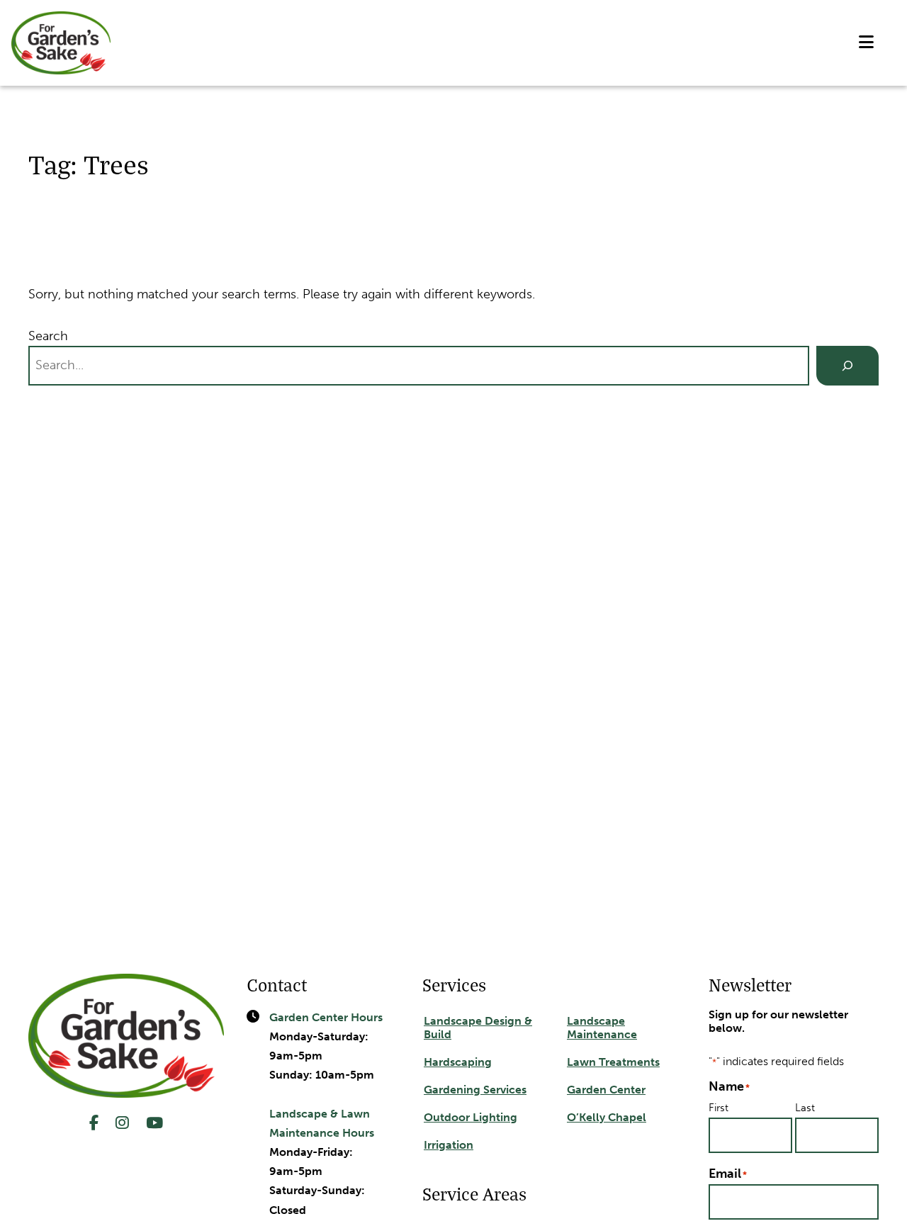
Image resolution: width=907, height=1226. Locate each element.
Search (48, 336)
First (718, 1107)
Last (805, 1107)
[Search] (847, 366)
